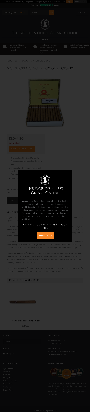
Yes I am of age (45, 236)
